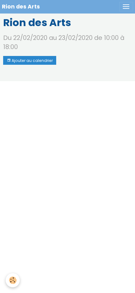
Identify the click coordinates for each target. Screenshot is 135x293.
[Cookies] (13, 280)
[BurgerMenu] (126, 6)
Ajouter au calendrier (32, 60)
